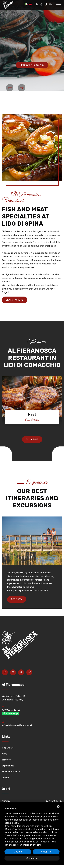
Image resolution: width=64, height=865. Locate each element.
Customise (32, 858)
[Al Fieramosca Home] (8, 5)
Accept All (46, 851)
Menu (4, 753)
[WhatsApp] (36, 4)
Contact (6, 777)
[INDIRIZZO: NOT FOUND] (41, 4)
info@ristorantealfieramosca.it (17, 725)
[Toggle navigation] (59, 4)
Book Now (16, 599)
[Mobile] (29, 672)
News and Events (11, 771)
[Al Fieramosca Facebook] (5, 672)
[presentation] (9, 87)
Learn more (13, 299)
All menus (32, 439)
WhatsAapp (11, 713)
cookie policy (11, 822)
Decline (18, 851)
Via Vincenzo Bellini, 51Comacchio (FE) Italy (13, 698)
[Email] (50, 4)
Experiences (8, 765)
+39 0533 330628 (11, 710)
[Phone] (46, 4)
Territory (6, 759)
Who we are (8, 747)
